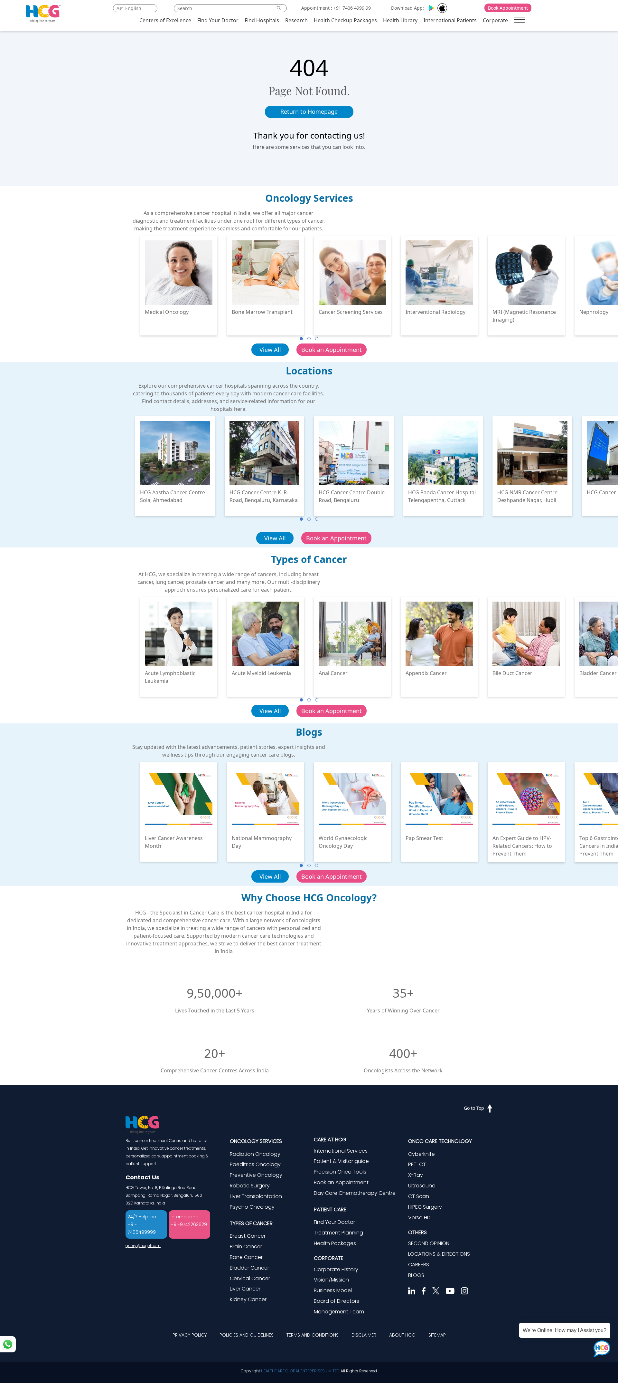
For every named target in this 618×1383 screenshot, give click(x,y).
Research (296, 20)
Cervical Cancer (250, 1278)
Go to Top (474, 1108)
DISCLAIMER (363, 1335)
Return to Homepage (309, 111)
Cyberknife (421, 1154)
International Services (341, 1151)
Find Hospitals (262, 20)
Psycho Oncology (252, 1207)
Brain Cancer (246, 1246)
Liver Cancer (245, 1288)
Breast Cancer (248, 1236)
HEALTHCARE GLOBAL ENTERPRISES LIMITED (300, 1371)
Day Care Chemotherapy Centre (355, 1193)
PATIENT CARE (330, 1209)
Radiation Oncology (255, 1154)
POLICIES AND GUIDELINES (247, 1335)
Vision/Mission (331, 1279)
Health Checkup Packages (345, 20)
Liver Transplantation (256, 1196)
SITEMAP (437, 1335)
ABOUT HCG (402, 1335)
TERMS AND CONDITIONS (312, 1335)
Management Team (339, 1311)
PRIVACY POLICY (190, 1335)
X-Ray (415, 1175)
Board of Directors (336, 1301)
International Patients (450, 20)
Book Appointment (508, 8)
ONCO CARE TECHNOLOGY (440, 1141)
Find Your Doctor (218, 20)
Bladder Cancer (249, 1268)
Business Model (333, 1290)
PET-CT (417, 1164)
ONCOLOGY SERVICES (256, 1141)
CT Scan (418, 1196)
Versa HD (419, 1217)
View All (270, 349)
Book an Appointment (331, 349)
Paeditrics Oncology (255, 1164)
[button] (301, 338)
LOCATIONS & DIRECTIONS (439, 1254)
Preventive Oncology (256, 1175)
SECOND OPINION (428, 1243)
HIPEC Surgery (425, 1207)
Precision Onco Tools (340, 1171)
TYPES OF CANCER (251, 1223)
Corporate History (336, 1269)
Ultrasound (421, 1185)
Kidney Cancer (248, 1299)
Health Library (400, 20)
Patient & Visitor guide (341, 1161)
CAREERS (418, 1264)
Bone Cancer (246, 1257)
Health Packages (335, 1243)
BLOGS (416, 1275)
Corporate (495, 20)
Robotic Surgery (250, 1185)
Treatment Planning (338, 1232)
